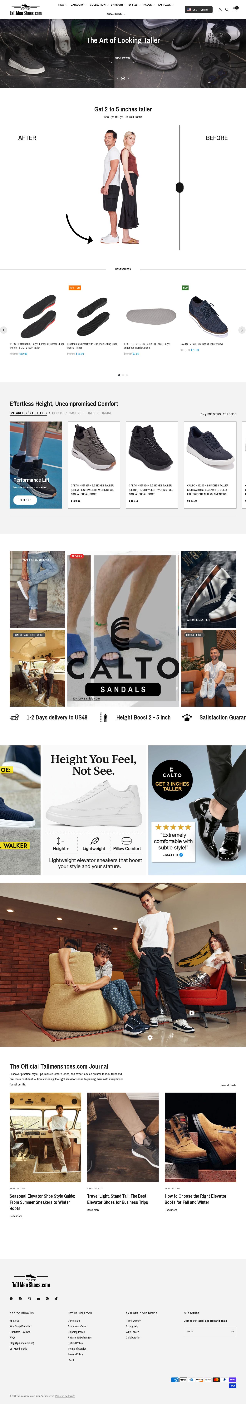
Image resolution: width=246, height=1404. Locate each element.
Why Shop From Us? (21, 1326)
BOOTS (57, 413)
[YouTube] (41, 1299)
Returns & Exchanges (80, 1337)
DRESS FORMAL (99, 413)
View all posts (228, 1085)
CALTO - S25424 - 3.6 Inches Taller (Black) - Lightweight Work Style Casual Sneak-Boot (151, 490)
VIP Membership (18, 1349)
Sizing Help (132, 1326)
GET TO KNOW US (22, 1313)
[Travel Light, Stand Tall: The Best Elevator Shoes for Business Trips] (123, 1137)
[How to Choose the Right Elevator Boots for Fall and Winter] (200, 1137)
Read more (16, 1216)
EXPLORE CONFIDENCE (142, 1313)
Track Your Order (77, 1326)
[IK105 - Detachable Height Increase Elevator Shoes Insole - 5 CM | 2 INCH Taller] (38, 311)
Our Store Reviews (20, 1332)
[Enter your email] (232, 1331)
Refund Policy (75, 1343)
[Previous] (3, 330)
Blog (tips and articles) (22, 1343)
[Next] (242, 330)
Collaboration (133, 1337)
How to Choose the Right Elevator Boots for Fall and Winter (196, 1199)
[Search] (227, 9)
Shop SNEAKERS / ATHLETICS (219, 414)
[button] (123, 61)
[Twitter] (23, 1298)
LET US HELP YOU (80, 1313)
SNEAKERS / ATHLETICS (28, 413)
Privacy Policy (75, 1354)
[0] (233, 9)
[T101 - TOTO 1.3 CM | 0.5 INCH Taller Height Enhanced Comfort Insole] (151, 311)
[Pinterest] (50, 1298)
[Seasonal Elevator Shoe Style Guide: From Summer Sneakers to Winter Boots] (45, 1137)
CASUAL (75, 413)
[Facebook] (14, 1298)
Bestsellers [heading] (123, 269)
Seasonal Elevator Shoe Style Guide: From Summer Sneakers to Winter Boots (42, 1202)
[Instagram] (32, 1298)
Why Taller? (132, 1332)
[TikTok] (59, 1298)
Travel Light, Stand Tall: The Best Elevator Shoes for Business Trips (117, 1199)
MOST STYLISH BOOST (37, 559)
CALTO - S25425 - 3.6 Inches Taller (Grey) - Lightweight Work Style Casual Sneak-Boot (92, 490)
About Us (14, 1321)
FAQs (13, 1337)
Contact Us (74, 1321)
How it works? (133, 1321)
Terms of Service (77, 1349)
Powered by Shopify (65, 1396)
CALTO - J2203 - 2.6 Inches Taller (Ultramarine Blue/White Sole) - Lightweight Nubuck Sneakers (208, 490)
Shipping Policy (76, 1332)
